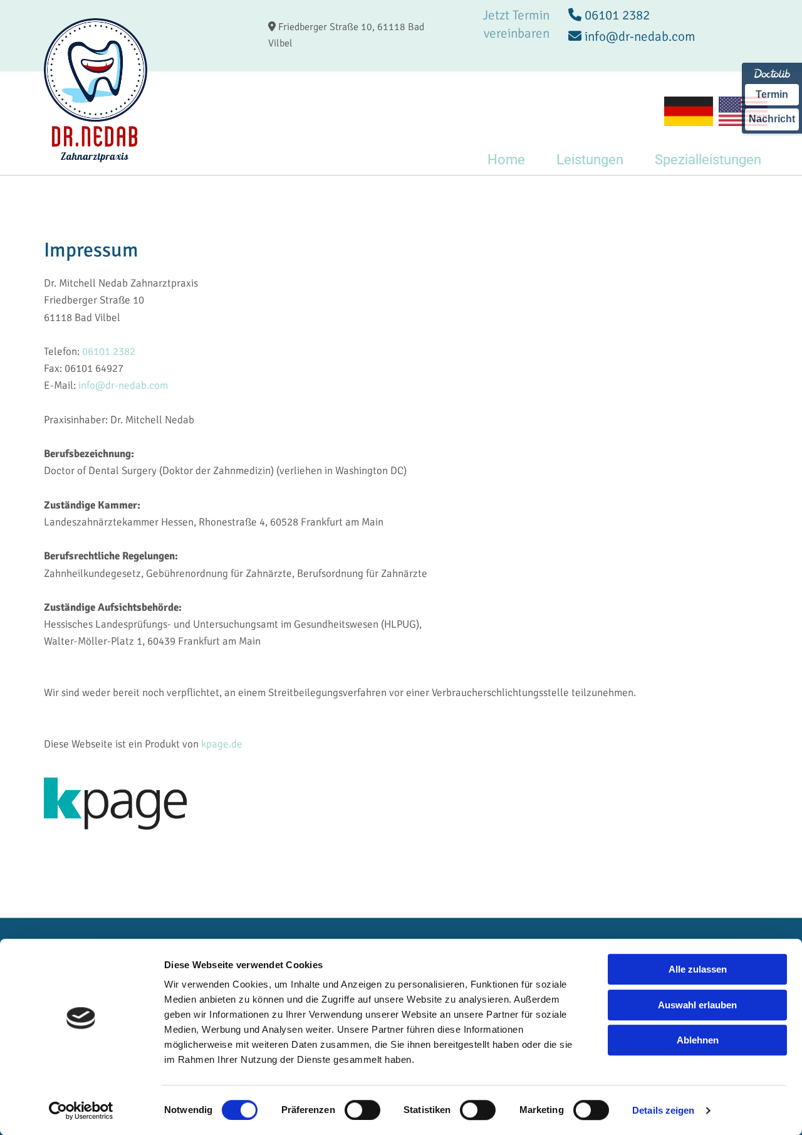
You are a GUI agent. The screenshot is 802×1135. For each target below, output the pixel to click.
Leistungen (589, 159)
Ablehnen (698, 1040)
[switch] (362, 1110)
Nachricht (772, 119)
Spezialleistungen (708, 159)
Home (506, 159)
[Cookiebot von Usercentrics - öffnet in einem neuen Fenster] (81, 1110)
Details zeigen (663, 1110)
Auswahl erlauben (697, 1005)
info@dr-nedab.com (123, 385)
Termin (772, 94)
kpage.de (221, 744)
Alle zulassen (698, 969)
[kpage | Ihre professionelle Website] (401, 804)
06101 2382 (108, 351)
